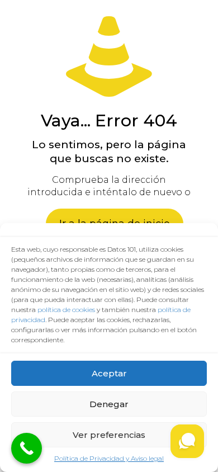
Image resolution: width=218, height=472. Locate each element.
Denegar (109, 404)
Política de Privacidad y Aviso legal (109, 458)
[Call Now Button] (26, 448)
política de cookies (66, 309)
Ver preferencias (109, 434)
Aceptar (109, 373)
